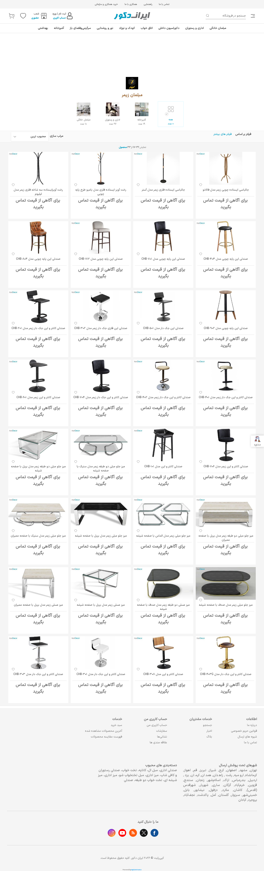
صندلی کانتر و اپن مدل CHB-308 (163, 674)
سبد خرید (116, 725)
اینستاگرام (112, 833)
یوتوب (122, 833)
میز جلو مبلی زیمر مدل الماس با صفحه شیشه (163, 536)
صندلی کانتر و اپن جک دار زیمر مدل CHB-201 (38, 328)
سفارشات (161, 731)
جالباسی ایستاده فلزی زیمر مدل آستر (163, 190)
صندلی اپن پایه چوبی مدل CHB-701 (163, 259)
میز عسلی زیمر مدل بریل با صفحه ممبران (38, 605)
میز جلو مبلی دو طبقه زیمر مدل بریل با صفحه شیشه (38, 468)
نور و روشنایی (105, 28)
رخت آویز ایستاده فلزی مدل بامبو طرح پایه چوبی (100, 192)
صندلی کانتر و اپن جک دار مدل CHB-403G (225, 674)
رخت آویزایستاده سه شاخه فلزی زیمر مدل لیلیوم (38, 192)
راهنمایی (148, 4)
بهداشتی (43, 28)
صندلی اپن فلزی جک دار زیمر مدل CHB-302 (100, 328)
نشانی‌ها (162, 737)
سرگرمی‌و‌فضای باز (80, 28)
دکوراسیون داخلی (168, 28)
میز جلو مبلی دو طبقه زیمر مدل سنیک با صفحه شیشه (101, 468)
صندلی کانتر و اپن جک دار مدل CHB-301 (101, 674)
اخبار (209, 731)
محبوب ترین (38, 136)
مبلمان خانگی (218, 28)
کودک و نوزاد (127, 28)
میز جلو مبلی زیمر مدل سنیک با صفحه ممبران (38, 536)
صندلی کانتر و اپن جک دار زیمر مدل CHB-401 (226, 397)
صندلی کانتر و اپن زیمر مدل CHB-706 (226, 466)
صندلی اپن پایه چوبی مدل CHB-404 (226, 259)
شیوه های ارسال (247, 737)
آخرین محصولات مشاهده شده (103, 731)
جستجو (207, 725)
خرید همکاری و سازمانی (106, 4)
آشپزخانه (59, 28)
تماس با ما (164, 4)
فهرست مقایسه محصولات (106, 737)
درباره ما (252, 725)
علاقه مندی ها (158, 742)
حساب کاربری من (157, 725)
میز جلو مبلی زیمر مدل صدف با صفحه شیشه (226, 605)
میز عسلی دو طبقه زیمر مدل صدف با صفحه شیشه (163, 607)
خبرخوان (133, 833)
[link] (253, 15)
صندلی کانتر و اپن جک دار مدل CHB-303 (38, 674)
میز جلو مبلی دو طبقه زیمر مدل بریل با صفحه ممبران (225, 538)
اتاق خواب (147, 28)
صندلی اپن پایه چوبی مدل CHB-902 (226, 328)
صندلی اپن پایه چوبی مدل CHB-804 (38, 259)
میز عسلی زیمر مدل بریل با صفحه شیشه (101, 605)
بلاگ (209, 737)
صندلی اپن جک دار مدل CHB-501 (163, 328)
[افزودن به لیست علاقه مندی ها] (200, 185)
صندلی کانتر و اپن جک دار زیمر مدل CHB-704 (100, 397)
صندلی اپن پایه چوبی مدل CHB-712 (101, 259)
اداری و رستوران (194, 28)
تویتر (144, 833)
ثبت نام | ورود (59, 14)
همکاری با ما (131, 4)
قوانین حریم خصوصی (244, 731)
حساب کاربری (59, 18)
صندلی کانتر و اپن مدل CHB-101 (163, 466)
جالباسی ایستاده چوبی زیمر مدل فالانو (226, 190)
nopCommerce (136, 870)
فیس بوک (154, 833)
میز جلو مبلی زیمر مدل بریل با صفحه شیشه (101, 536)
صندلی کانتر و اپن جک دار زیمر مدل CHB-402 (163, 397)
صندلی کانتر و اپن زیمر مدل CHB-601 (38, 397)
